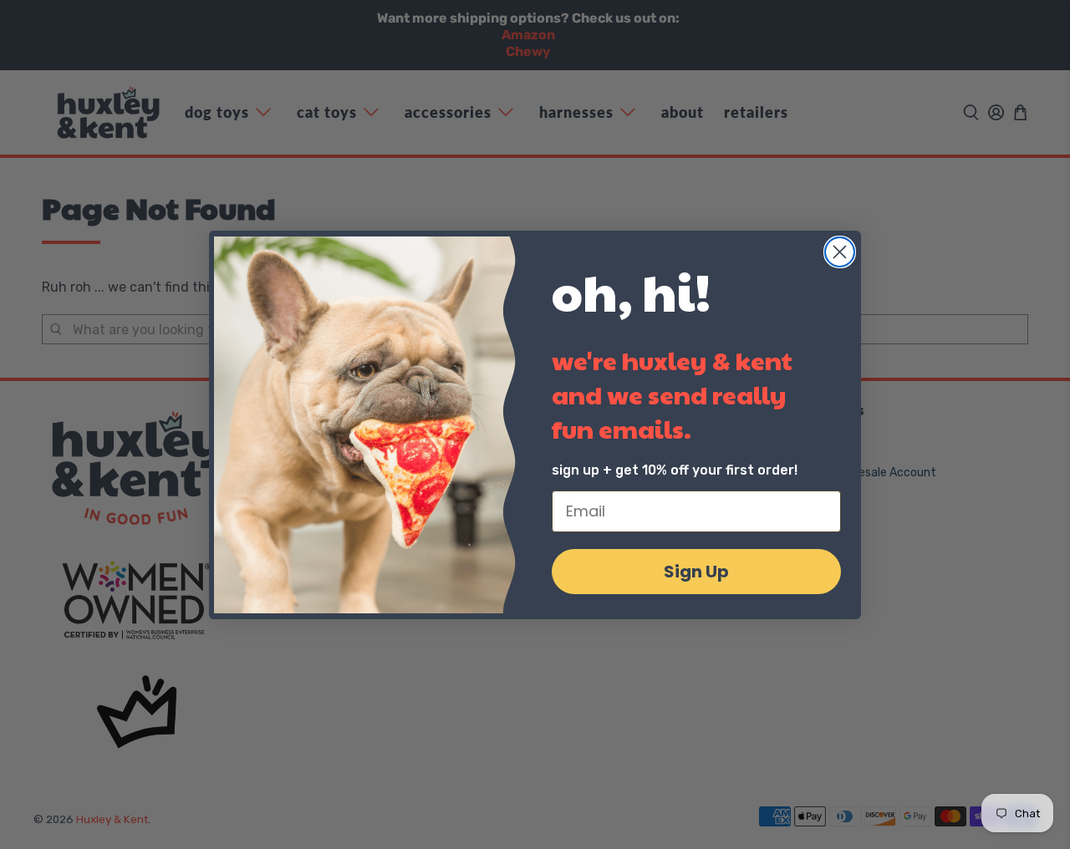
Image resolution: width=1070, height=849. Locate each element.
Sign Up (696, 571)
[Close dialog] (839, 252)
